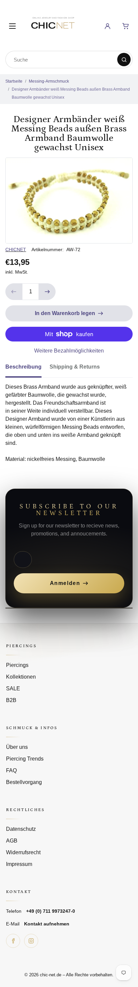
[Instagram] (31, 941)
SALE (13, 688)
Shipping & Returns (75, 367)
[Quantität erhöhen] (47, 291)
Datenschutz (21, 829)
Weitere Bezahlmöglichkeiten (69, 351)
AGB (11, 841)
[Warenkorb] (126, 26)
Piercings (17, 665)
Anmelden (65, 583)
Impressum (19, 864)
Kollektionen (21, 677)
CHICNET (15, 249)
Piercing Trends (25, 759)
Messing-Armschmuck (49, 81)
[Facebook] (13, 941)
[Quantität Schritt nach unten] (13, 291)
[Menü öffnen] (12, 26)
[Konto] (107, 26)
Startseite (13, 81)
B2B (11, 700)
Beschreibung (23, 367)
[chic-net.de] (52, 25)
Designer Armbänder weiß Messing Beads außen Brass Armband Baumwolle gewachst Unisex (71, 93)
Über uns (17, 747)
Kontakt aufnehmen (46, 923)
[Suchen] (124, 59)
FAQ (11, 770)
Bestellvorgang (24, 782)
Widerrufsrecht (23, 852)
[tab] (27, 369)
